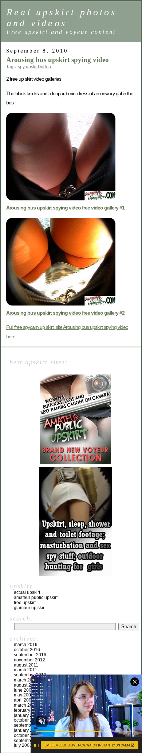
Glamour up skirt (30, 607)
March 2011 (25, 669)
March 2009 (26, 705)
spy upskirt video (34, 66)
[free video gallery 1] (60, 198)
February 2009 (28, 710)
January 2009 (27, 715)
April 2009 (24, 700)
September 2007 (30, 725)
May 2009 (23, 695)
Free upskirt (25, 602)
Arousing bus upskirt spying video (57, 60)
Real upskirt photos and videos (62, 17)
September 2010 (30, 674)
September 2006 (30, 740)
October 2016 (27, 649)
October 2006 (27, 735)
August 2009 (26, 685)
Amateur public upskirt (36, 597)
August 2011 (26, 665)
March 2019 (26, 644)
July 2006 (23, 745)
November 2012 (29, 659)
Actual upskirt (27, 592)
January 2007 (27, 730)
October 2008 (27, 720)
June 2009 (24, 690)
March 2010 (26, 680)
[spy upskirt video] (60, 304)
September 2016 (30, 654)
